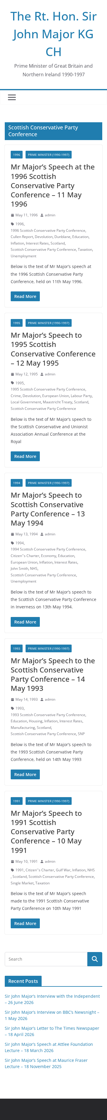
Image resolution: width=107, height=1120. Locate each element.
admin (50, 215)
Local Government (26, 401)
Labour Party (81, 395)
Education (80, 236)
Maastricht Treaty (57, 401)
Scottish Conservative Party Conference (43, 249)
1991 (16, 801)
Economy (48, 555)
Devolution (44, 236)
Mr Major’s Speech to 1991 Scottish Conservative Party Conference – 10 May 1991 (46, 831)
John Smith (19, 568)
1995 (16, 323)
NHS (33, 568)
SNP (81, 733)
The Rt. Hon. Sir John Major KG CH (53, 34)
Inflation (17, 243)
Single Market (22, 883)
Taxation (85, 249)
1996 (16, 155)
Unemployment (23, 255)
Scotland (58, 243)
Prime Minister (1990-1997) (48, 155)
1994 (16, 483)
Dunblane (62, 236)
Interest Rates (37, 243)
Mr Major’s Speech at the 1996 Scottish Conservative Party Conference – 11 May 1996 (53, 185)
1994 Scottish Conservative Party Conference (48, 549)
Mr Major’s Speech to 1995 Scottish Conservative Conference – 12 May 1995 (53, 349)
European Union (55, 395)
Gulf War (63, 869)
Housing (36, 721)
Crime (16, 395)
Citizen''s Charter (25, 555)
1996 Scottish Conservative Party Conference (48, 230)
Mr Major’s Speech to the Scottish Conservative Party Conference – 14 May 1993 (53, 674)
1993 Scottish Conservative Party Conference (48, 714)
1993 (16, 648)
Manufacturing (23, 727)
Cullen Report (22, 236)
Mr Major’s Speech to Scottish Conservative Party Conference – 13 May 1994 (48, 509)
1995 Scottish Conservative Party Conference (48, 389)
